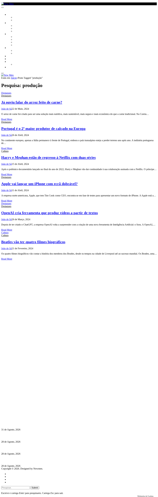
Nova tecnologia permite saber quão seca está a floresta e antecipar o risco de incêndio (46, 435)
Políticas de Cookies (20, 417)
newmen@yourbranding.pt (23, 403)
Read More (6, 119)
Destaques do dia (15, 482)
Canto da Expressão (24, 20)
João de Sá (6, 108)
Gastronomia (14, 56)
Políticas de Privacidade (21, 415)
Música (17, 31)
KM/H (9, 59)
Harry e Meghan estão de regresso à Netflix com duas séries (48, 157)
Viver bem (19, 42)
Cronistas (19, 17)
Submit (35, 488)
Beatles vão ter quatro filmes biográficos (33, 242)
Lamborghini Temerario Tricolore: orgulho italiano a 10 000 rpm (35, 423)
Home (10, 474)
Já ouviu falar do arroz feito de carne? (31, 102)
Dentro (17, 51)
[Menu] (2, 7)
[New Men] (7, 3)
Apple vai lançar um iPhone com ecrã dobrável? (39, 184)
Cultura (11, 23)
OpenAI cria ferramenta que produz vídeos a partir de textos (49, 213)
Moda (16, 40)
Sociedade (12, 15)
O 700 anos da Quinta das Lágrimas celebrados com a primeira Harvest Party (41, 460)
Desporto (12, 62)
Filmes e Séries (21, 29)
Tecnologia (20, 45)
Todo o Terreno (22, 65)
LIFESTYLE (12, 34)
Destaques (6, 93)
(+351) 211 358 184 (20, 406)
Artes (16, 26)
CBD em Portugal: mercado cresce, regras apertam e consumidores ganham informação (47, 447)
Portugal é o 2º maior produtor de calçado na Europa (43, 129)
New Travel (13, 67)
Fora (16, 53)
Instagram (15, 409)
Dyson (17, 37)
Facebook (15, 412)
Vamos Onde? (14, 48)
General (11, 476)
